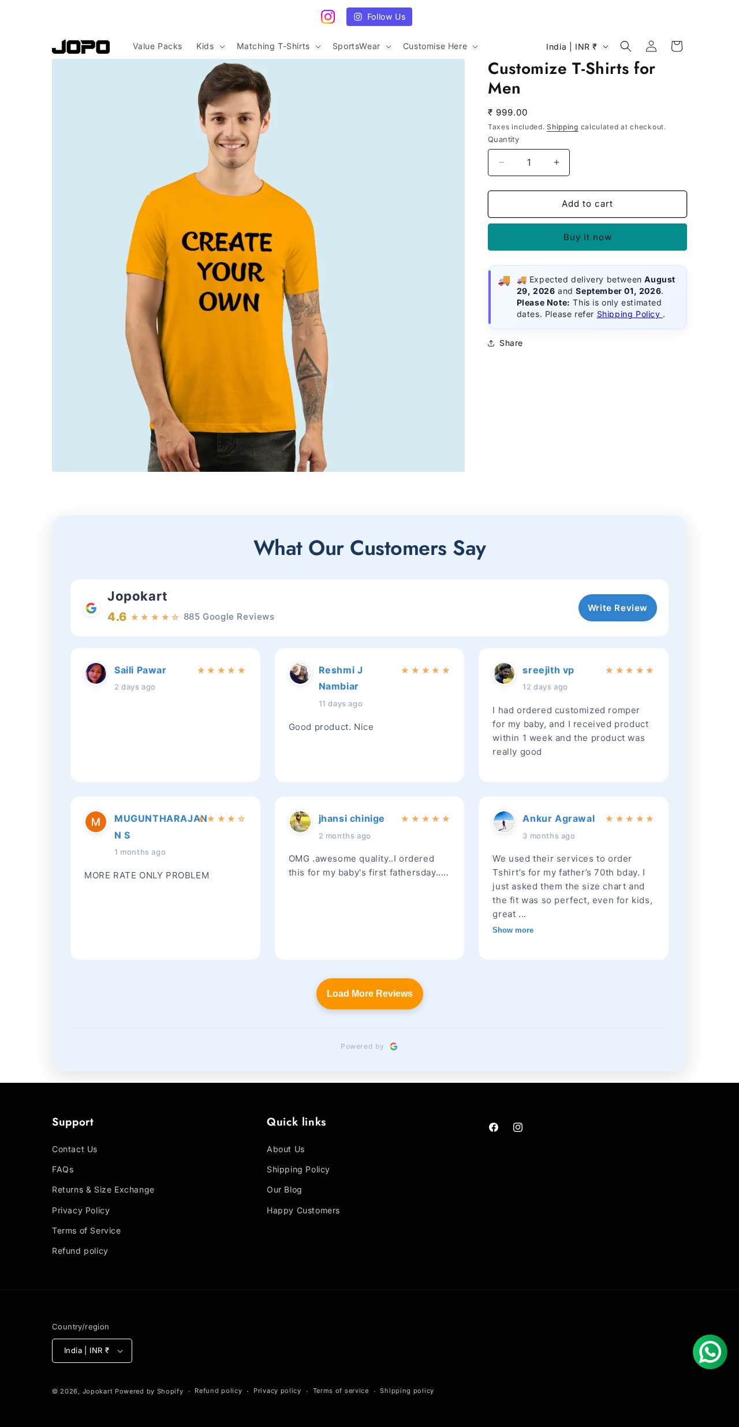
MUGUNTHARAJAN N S (152, 827)
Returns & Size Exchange (103, 1189)
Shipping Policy (630, 314)
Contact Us (75, 1149)
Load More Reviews (370, 993)
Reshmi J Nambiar (341, 678)
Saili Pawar (140, 670)
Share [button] (511, 343)
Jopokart (137, 595)
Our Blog (285, 1189)
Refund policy (80, 1250)
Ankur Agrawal (558, 818)
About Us (286, 1149)
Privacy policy (277, 1391)
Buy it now (587, 237)
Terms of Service (86, 1230)
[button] (209, 46)
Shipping (562, 126)
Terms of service (341, 1391)
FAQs (62, 1169)
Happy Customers (303, 1210)
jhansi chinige (352, 818)
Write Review (618, 607)
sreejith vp (548, 670)
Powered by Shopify (149, 1391)
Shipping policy (407, 1391)
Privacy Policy (81, 1210)
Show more (512, 930)
